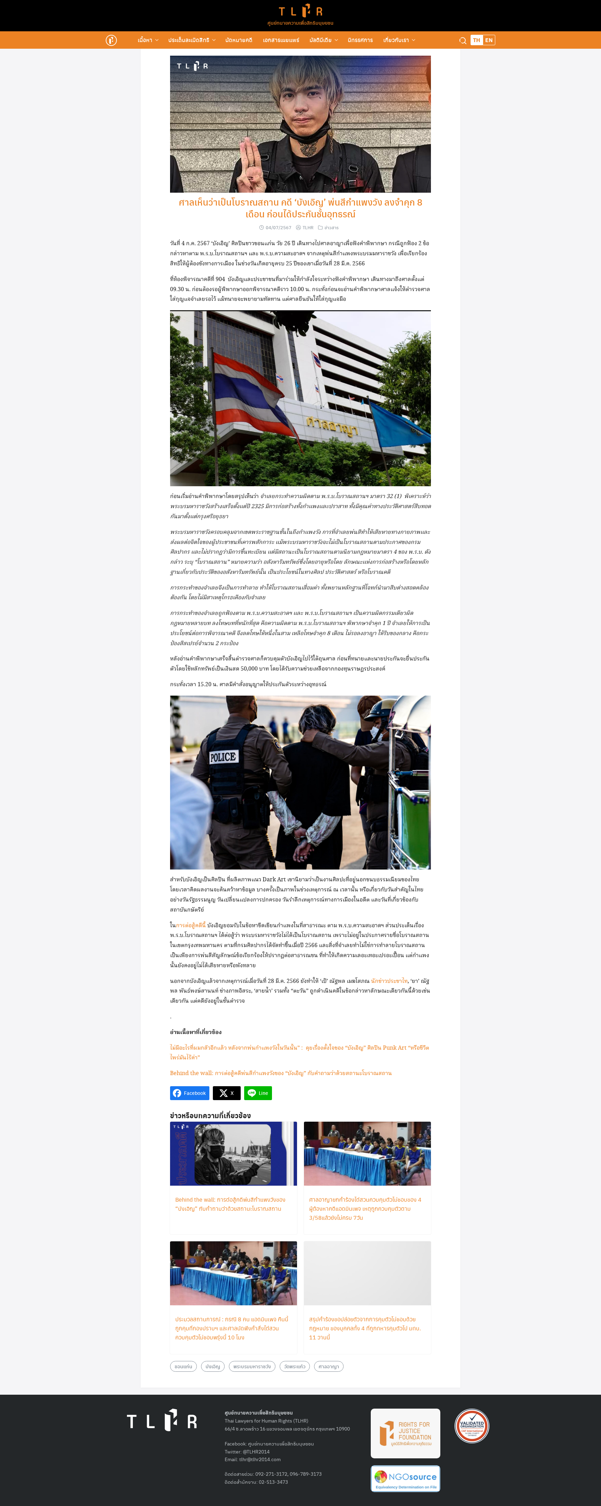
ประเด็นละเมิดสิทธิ (188, 40)
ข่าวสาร (331, 227)
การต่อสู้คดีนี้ (191, 925)
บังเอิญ (213, 1366)
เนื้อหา (145, 40)
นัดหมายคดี (239, 40)
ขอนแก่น (183, 1366)
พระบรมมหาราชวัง (252, 1366)
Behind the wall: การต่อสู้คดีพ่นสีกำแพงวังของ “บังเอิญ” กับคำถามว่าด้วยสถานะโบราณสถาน (281, 1073)
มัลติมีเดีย (321, 40)
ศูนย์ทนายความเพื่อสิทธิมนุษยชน (300, 22)
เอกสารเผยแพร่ (281, 40)
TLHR (308, 227)
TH (476, 40)
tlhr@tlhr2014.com (260, 1459)
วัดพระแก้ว (294, 1366)
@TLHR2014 (256, 1451)
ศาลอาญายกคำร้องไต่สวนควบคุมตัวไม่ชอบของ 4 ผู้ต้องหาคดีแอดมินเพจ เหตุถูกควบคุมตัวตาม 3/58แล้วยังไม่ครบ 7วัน (365, 1208)
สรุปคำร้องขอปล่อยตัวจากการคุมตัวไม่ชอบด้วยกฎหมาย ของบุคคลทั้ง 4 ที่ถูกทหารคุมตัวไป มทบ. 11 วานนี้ (365, 1328)
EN (489, 40)
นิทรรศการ (360, 40)
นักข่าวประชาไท (389, 981)
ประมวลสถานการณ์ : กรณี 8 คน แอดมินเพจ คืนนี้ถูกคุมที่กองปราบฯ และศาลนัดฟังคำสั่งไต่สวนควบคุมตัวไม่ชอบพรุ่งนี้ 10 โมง (231, 1328)
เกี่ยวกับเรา (396, 40)
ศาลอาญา (329, 1366)
